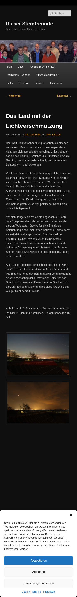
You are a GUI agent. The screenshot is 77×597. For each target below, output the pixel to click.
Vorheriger (13, 95)
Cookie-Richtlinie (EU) (42, 66)
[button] (71, 515)
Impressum (49, 591)
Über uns (24, 83)
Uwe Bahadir (53, 134)
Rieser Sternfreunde (29, 23)
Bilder (21, 66)
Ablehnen (38, 571)
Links (10, 83)
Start (9, 66)
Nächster (64, 95)
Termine (39, 83)
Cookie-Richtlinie (31, 591)
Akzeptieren (39, 560)
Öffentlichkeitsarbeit (47, 75)
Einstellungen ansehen (38, 583)
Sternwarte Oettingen (18, 75)
